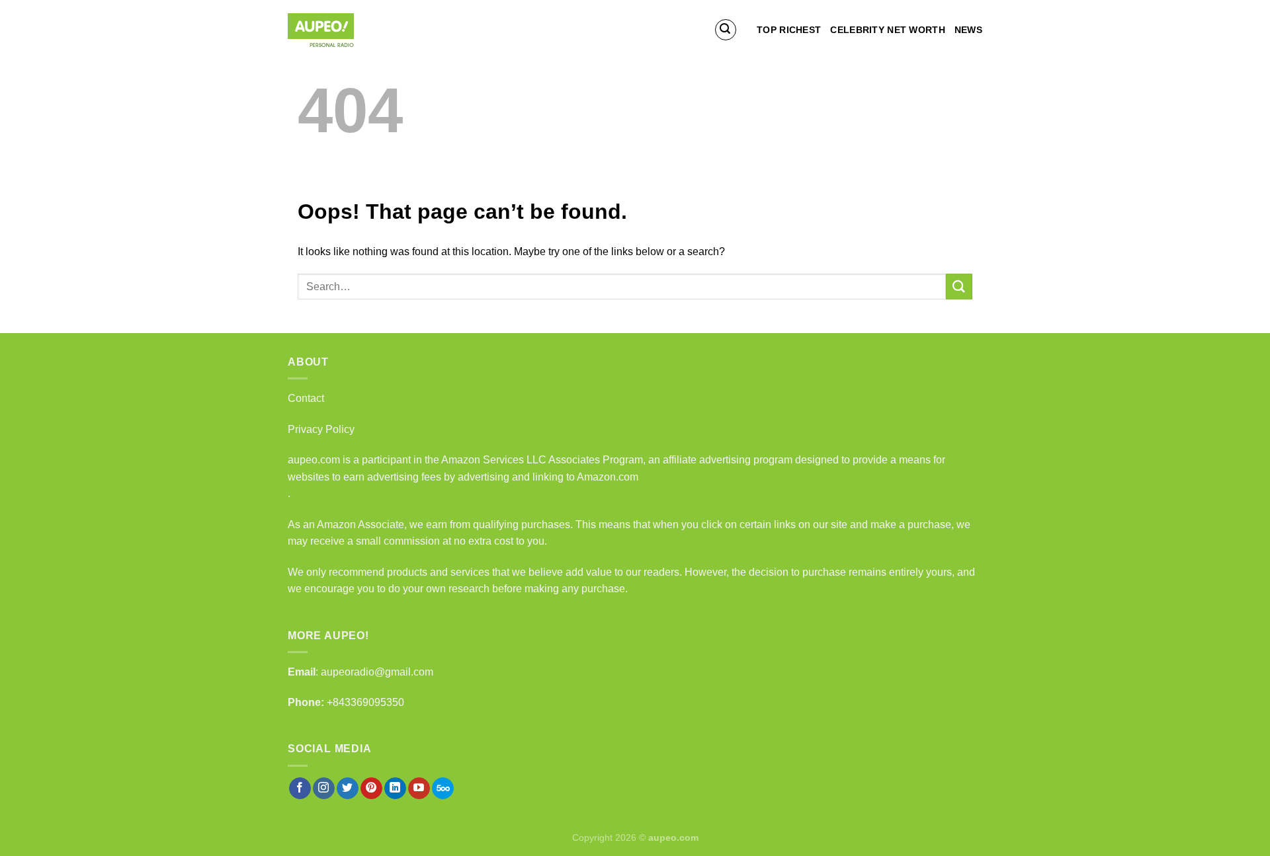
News (968, 29)
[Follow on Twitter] (348, 788)
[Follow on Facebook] (300, 788)
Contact (306, 398)
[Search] (725, 29)
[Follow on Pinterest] (371, 788)
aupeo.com (314, 459)
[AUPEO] (354, 30)
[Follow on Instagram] (324, 788)
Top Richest (789, 29)
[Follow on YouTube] (419, 788)
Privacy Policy (321, 429)
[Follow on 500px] (443, 788)
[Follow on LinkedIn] (395, 788)
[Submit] (959, 286)
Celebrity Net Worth (887, 29)
